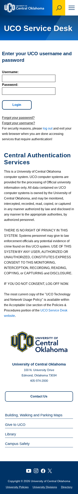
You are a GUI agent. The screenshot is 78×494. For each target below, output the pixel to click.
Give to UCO (15, 425)
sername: (10, 72)
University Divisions (45, 487)
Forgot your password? (18, 117)
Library (10, 434)
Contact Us (38, 396)
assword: (10, 84)
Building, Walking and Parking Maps (33, 415)
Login (16, 104)
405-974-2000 (39, 380)
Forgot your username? (18, 123)
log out (47, 128)
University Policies (17, 487)
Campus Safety (17, 444)
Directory (66, 487)
